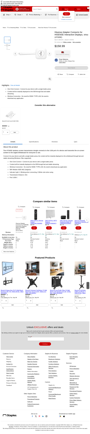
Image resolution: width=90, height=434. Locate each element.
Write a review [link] (67, 42)
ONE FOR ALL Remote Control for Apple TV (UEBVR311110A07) (66, 222)
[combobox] (45, 9)
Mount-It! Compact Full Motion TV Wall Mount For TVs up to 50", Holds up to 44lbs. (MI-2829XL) (36, 292)
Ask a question (77, 42)
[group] (10, 122)
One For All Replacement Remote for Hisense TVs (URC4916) (82, 222)
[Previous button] (15, 53)
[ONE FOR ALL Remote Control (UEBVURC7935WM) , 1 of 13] (37, 214)
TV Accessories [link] (32, 27)
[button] (57, 9)
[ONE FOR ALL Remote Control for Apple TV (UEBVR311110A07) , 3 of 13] (67, 214)
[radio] (63, 53)
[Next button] (49, 53)
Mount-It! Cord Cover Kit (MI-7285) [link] (10, 121)
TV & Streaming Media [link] (13, 27)
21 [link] (7, 294)
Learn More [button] (62, 62)
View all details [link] (15, 85)
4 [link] (31, 294)
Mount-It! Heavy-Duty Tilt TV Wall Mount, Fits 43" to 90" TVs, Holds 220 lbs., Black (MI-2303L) (12, 292)
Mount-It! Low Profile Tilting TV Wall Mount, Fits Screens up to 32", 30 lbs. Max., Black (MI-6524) (60, 292)
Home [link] (4, 27)
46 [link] (56, 294)
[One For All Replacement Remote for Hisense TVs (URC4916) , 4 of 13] (82, 214)
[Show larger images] (50, 79)
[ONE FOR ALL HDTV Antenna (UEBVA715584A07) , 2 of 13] (52, 214)
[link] (23, 2)
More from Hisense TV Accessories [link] (47, 27)
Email (30, 337)
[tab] (12, 141)
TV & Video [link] (23, 27)
